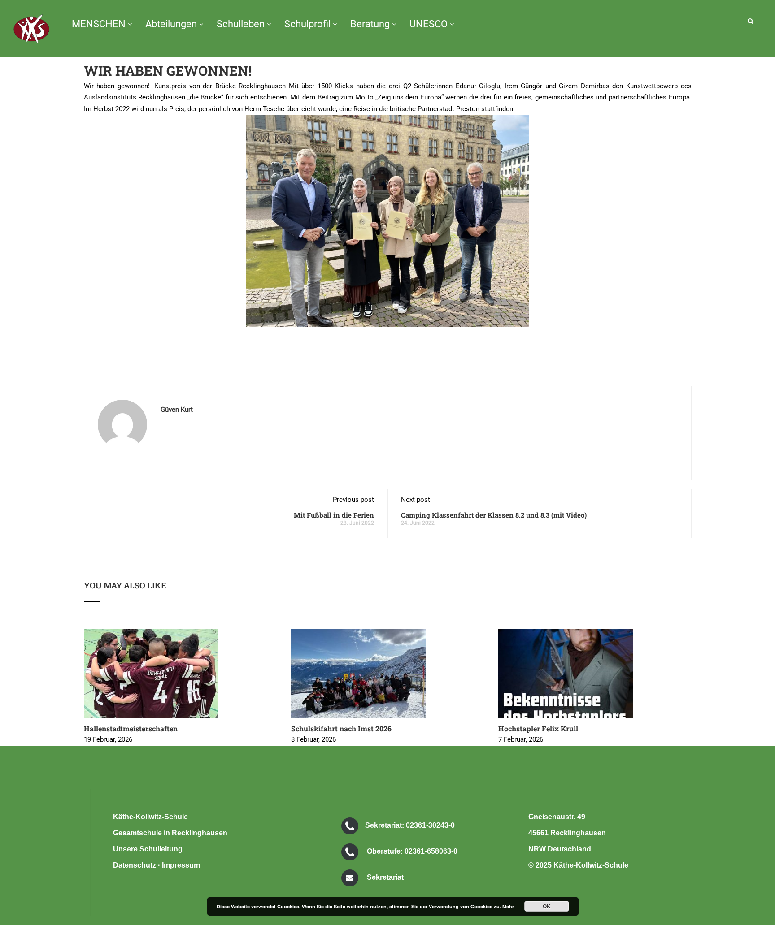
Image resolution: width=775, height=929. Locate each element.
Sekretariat (385, 877)
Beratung (370, 24)
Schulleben (241, 24)
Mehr (508, 906)
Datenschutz (134, 865)
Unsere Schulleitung (148, 849)
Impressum (181, 865)
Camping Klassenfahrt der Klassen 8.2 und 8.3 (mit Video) (494, 514)
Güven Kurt (177, 410)
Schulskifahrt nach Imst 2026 (341, 728)
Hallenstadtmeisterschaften (131, 728)
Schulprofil (307, 24)
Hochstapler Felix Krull (538, 728)
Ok (547, 906)
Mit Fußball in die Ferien (334, 514)
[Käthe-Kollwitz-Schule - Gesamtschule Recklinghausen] (31, 35)
